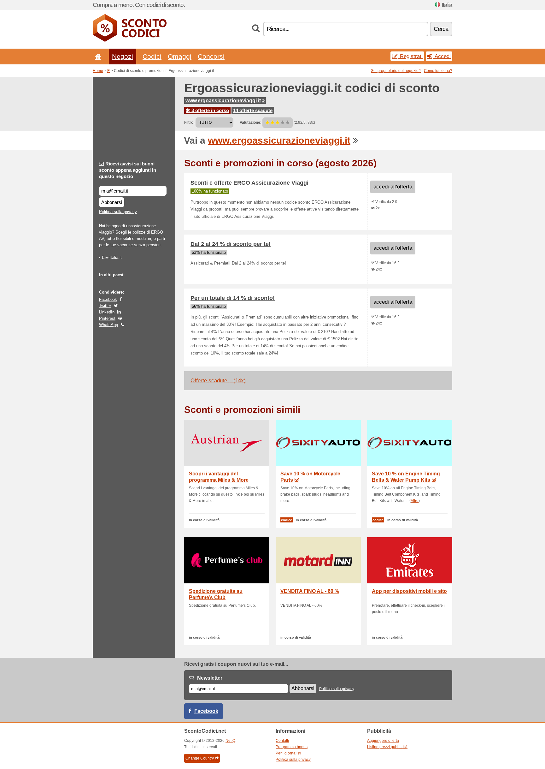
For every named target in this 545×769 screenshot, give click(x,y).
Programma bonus (292, 747)
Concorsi (211, 56)
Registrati (410, 56)
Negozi (122, 56)
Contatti (282, 740)
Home (98, 71)
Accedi (442, 56)
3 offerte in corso (209, 110)
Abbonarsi (111, 202)
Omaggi (179, 56)
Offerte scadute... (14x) (218, 381)
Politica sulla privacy (118, 211)
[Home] (97, 56)
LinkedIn (106, 312)
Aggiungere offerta (383, 740)
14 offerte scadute (252, 110)
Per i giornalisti (288, 753)
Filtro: (189, 122)
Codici (152, 56)
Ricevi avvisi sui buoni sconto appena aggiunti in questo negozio (127, 170)
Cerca (441, 29)
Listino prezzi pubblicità (387, 747)
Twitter (105, 305)
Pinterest (107, 318)
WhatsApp (108, 324)
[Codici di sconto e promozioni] (130, 40)
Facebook (108, 299)
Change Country (199, 758)
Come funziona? (438, 71)
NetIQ (230, 740)
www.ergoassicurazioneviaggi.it (223, 100)
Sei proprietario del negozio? (396, 71)
